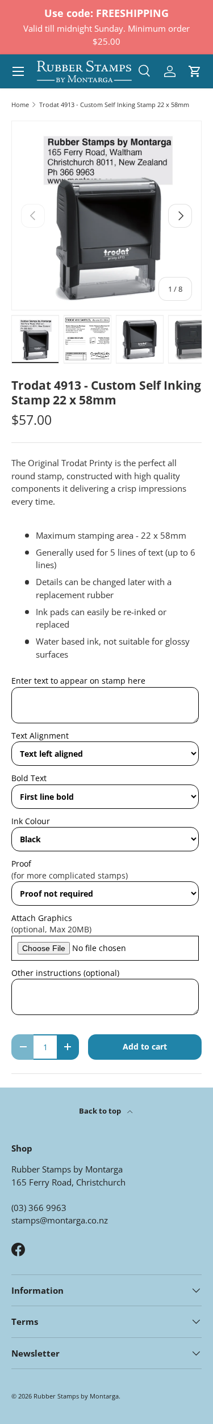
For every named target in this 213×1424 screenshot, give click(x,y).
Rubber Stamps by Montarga (76, 1396)
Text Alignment (40, 735)
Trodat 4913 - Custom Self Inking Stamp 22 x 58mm (114, 104)
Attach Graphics (41, 918)
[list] (106, 215)
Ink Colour (30, 821)
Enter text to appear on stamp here (78, 680)
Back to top (101, 1111)
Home (20, 104)
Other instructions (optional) (65, 972)
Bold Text (29, 778)
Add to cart (145, 1046)
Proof (21, 863)
